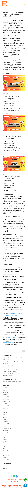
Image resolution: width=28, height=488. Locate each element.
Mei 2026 (5, 390)
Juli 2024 (5, 435)
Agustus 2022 (6, 459)
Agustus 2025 (6, 408)
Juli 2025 (5, 410)
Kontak (16, 481)
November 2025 (7, 403)
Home (4, 479)
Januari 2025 (6, 423)
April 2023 (5, 448)
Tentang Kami (10, 479)
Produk (16, 479)
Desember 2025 (6, 401)
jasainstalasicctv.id (8, 342)
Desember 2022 (6, 453)
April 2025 (5, 417)
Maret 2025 (5, 419)
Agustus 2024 (6, 432)
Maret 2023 (5, 450)
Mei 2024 (5, 439)
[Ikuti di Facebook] (11, 476)
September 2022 (7, 457)
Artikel (11, 481)
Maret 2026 (5, 394)
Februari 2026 (6, 397)
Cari (23, 351)
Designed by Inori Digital (17, 487)
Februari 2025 (6, 421)
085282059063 (12, 337)
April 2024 (5, 441)
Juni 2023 (5, 446)
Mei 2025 (5, 415)
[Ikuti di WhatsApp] (14, 476)
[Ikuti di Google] (17, 476)
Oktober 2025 (6, 406)
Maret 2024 (5, 444)
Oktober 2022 (6, 455)
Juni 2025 (5, 412)
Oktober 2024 (6, 430)
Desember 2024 (6, 426)
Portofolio (21, 479)
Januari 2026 (6, 399)
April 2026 (5, 392)
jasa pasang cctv (7, 468)
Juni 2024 (5, 437)
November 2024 (7, 428)
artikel (4, 466)
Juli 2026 (5, 388)
